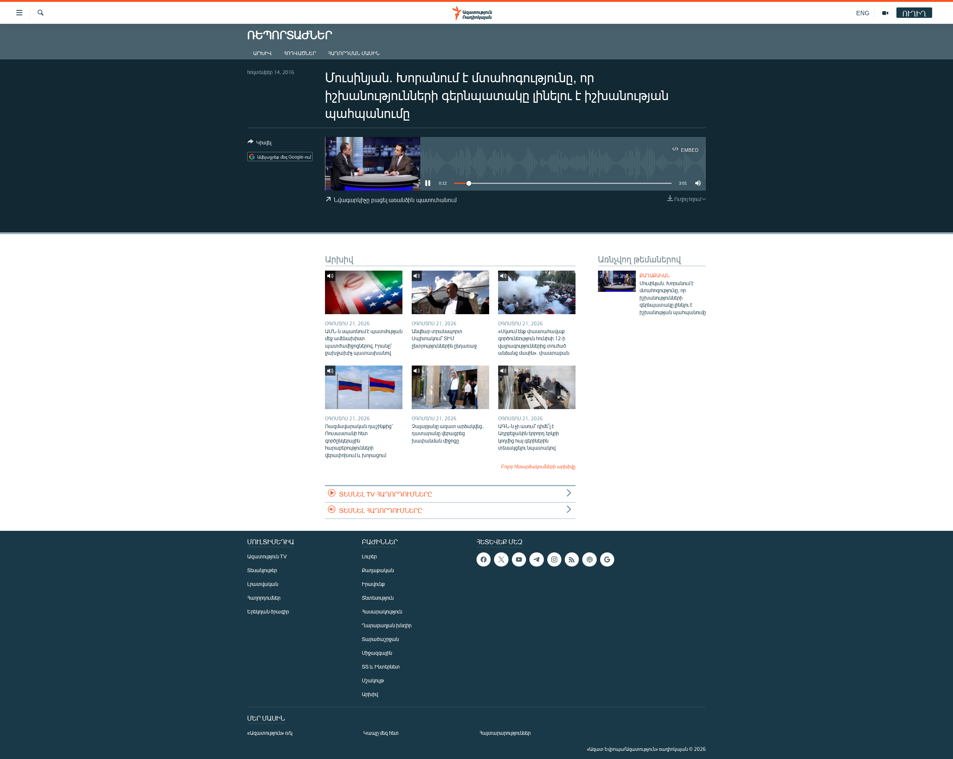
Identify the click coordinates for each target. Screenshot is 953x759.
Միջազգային (377, 653)
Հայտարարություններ (504, 733)
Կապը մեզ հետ (381, 733)
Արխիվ (262, 53)
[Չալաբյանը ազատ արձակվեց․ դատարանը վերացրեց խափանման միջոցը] (450, 387)
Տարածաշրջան (380, 639)
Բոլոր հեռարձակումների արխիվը (538, 466)
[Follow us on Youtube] (519, 559)
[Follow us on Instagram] (554, 559)
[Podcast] (589, 559)
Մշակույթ (373, 680)
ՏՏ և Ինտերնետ (381, 666)
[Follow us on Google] (607, 559)
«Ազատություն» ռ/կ (269, 733)
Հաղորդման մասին (354, 53)
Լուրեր (369, 556)
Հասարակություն (382, 611)
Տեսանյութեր (262, 570)
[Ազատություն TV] (885, 13)
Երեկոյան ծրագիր (268, 611)
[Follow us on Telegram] (536, 559)
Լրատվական (262, 584)
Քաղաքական (655, 275)
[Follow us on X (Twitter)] (501, 559)
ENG (862, 12)
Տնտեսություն (377, 597)
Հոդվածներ (300, 53)
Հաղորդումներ (263, 597)
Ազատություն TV (267, 556)
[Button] (259, 143)
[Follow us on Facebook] (483, 559)
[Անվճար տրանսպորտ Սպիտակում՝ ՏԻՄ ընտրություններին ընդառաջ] (450, 292)
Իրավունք (373, 584)
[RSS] (572, 559)
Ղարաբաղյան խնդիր (386, 625)
